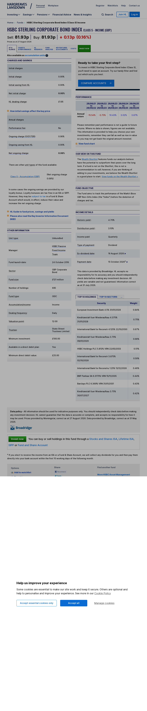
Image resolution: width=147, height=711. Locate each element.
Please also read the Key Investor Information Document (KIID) (39, 217)
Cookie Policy (102, 593)
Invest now (84, 48)
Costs (73, 48)
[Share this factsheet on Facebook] (60, 471)
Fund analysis (49, 48)
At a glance (12, 48)
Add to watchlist (22, 472)
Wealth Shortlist (90, 159)
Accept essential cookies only (36, 603)
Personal (40, 5)
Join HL (122, 14)
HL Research (38, 48)
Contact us (134, 5)
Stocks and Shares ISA (103, 438)
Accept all (73, 603)
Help (123, 5)
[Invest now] (17, 439)
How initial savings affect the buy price (30, 111)
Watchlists (113, 5)
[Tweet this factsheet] (58, 475)
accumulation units (35, 55)
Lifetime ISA (126, 438)
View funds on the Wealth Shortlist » (120, 176)
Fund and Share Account (33, 445)
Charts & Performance (24, 48)
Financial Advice (62, 14)
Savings (27, 14)
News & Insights (83, 14)
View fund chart (87, 143)
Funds (20, 22)
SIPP (11, 445)
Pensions (42, 14)
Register (100, 5)
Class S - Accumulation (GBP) (25, 176)
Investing (12, 14)
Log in (134, 14)
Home (10, 22)
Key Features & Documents (62, 48)
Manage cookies (104, 603)
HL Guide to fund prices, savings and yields (32, 211)
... (121, 297)
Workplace (53, 5)
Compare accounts (93, 83)
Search (109, 14)
